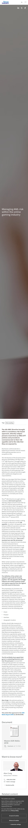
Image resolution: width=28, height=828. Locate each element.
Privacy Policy (15, 810)
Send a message (10, 781)
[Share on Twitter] (22, 8)
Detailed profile (10, 785)
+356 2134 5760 (10, 779)
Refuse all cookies (14, 820)
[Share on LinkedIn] (18, 8)
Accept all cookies (14, 816)
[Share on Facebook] (25, 8)
